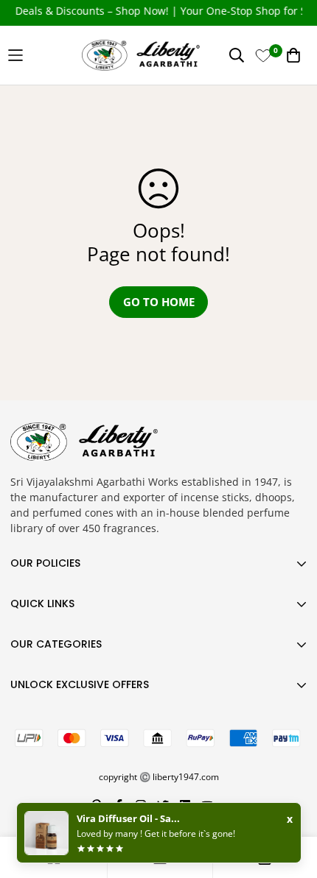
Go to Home (159, 301)
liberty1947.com (186, 777)
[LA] (158, 55)
